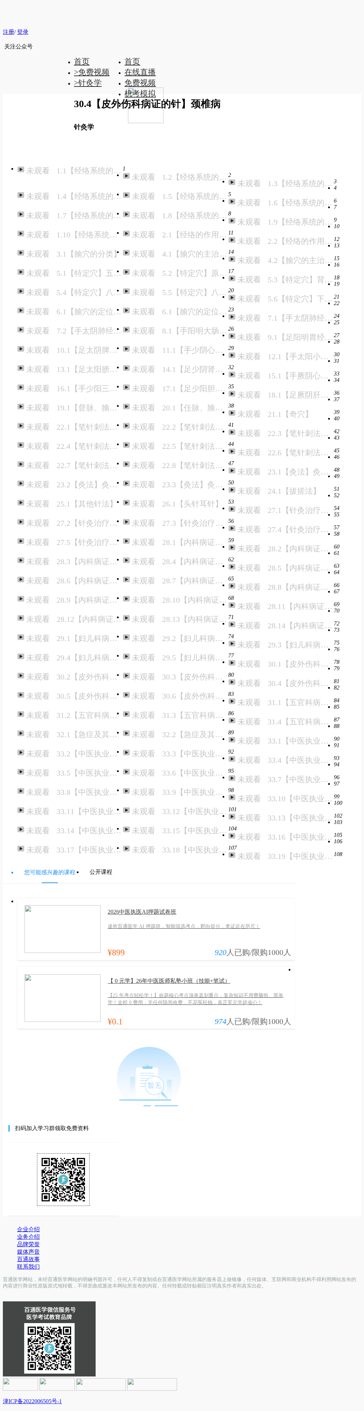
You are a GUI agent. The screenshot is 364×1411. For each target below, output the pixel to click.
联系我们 (28, 1267)
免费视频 (140, 82)
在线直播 (140, 72)
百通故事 (28, 1259)
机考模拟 (140, 93)
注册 (8, 32)
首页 (132, 61)
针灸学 (88, 82)
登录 (22, 32)
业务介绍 (28, 1237)
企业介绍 (28, 1229)
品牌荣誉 (28, 1244)
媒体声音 (28, 1252)
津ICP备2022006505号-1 (32, 1401)
